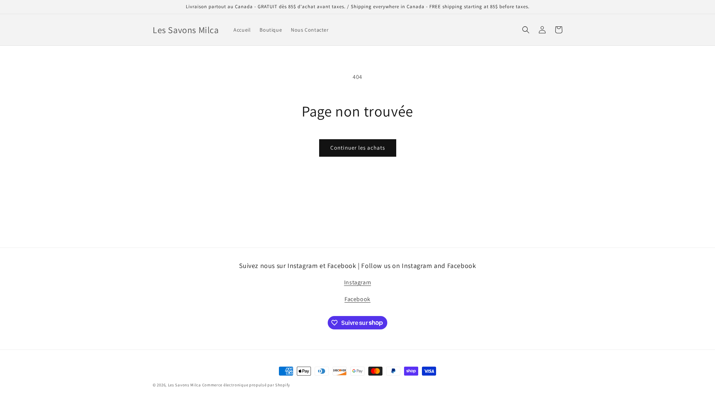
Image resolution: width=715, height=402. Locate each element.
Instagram (357, 282)
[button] (526, 30)
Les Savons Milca (184, 384)
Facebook (357, 299)
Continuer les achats (357, 147)
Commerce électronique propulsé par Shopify (246, 384)
